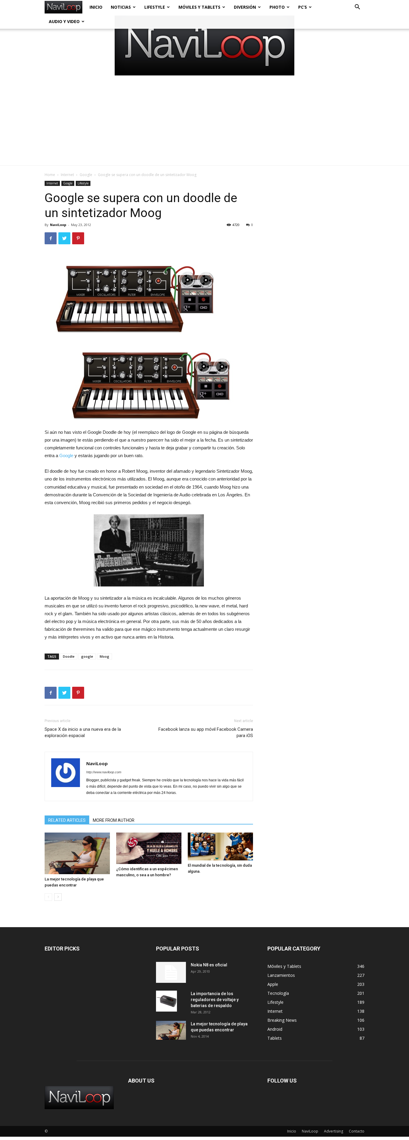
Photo (277, 7)
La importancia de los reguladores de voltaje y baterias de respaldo (215, 999)
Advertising (333, 1131)
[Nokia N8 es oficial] (171, 972)
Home (50, 174)
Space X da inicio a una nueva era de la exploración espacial (83, 732)
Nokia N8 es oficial (209, 964)
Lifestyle (154, 7)
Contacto (356, 1131)
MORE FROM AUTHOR (113, 820)
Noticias (121, 7)
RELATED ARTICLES (67, 820)
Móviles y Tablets (199, 7)
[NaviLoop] (204, 45)
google (87, 656)
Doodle (69, 656)
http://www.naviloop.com (103, 772)
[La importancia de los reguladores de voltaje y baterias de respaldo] (166, 1001)
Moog (104, 656)
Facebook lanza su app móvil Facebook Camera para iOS (205, 732)
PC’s (302, 7)
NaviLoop (58, 224)
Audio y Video (64, 21)
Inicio (96, 7)
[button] (357, 7)
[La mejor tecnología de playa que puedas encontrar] (77, 853)
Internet (67, 174)
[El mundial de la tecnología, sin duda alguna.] (220, 846)
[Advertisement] (204, 120)
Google (86, 174)
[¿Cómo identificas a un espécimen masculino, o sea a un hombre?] (148, 848)
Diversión (245, 7)
